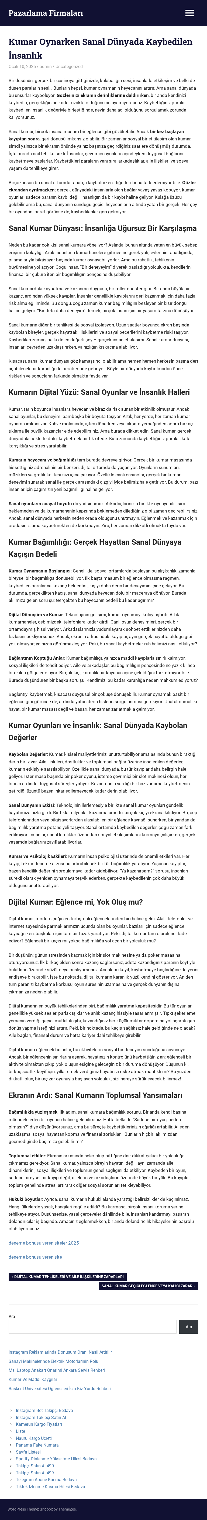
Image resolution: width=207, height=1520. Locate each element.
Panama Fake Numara (37, 1445)
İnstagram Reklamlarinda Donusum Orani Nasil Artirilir (60, 1352)
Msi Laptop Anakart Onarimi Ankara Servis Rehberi (57, 1370)
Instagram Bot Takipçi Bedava (44, 1410)
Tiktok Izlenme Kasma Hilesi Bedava (50, 1486)
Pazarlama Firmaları (46, 13)
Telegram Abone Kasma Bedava (46, 1479)
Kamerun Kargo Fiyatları (39, 1424)
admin (46, 66)
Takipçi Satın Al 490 (35, 1465)
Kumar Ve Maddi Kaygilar (33, 1379)
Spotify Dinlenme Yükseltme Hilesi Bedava (56, 1458)
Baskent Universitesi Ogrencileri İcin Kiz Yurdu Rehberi (60, 1388)
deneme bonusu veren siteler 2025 (44, 1243)
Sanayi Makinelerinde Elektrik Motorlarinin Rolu (53, 1361)
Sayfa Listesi (28, 1452)
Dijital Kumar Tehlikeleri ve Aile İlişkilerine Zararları (69, 1277)
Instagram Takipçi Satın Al (41, 1417)
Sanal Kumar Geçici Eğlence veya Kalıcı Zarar (146, 1286)
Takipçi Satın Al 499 (35, 1472)
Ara (12, 1316)
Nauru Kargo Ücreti (34, 1438)
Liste (20, 1431)
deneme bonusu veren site (35, 1257)
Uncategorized (69, 66)
